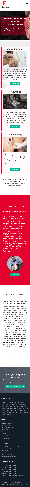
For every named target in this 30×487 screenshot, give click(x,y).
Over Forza (5, 431)
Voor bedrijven (6, 425)
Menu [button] (25, 3)
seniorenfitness (14, 183)
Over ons (15, 275)
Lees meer (15, 84)
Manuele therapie (7, 436)
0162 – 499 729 (16, 24)
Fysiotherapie (6, 429)
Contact (4, 433)
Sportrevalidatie (6, 423)
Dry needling (5, 438)
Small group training (7, 427)
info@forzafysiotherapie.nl (11, 456)
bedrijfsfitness (18, 185)
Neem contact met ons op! (15, 386)
